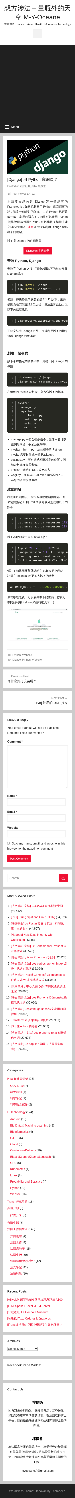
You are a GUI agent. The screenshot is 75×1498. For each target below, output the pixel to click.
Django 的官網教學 (37, 250)
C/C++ (14, 1138)
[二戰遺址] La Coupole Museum (27, 1312)
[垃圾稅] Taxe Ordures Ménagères (29, 1318)
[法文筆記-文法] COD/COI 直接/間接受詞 (37, 905)
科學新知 (16, 1092)
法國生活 (16, 1254)
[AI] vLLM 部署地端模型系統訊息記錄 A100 (35, 1299)
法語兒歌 (16, 1273)
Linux (13, 1175)
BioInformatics (19, 1131)
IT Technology (16, 1112)
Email (12, 811)
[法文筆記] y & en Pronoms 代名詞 (33, 957)
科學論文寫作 (19, 1104)
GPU (13, 1162)
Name (12, 795)
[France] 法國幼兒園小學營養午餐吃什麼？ (34, 1324)
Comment (15, 741)
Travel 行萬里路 (17, 1201)
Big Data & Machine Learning (29, 1125)
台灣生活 (13, 1222)
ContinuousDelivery (23, 1150)
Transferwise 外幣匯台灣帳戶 (30, 1020)
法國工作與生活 (17, 1229)
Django (16, 659)
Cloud (14, 1144)
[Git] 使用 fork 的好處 (24, 1026)
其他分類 (13, 1208)
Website (27, 654)
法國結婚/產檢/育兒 (22, 1261)
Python (16, 654)
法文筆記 (16, 1267)
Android (15, 1119)
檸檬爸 (42, 186)
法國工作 (16, 1242)
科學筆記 (16, 1098)
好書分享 (16, 1215)
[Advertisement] (37, 82)
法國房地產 (17, 1248)
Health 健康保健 (17, 1078)
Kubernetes (17, 1169)
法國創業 (16, 1236)
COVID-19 (17, 1085)
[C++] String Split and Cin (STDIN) (33, 917)
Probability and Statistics (26, 1181)
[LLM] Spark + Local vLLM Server (28, 1306)
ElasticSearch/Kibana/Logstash (30, 1156)
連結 (30, 227)
